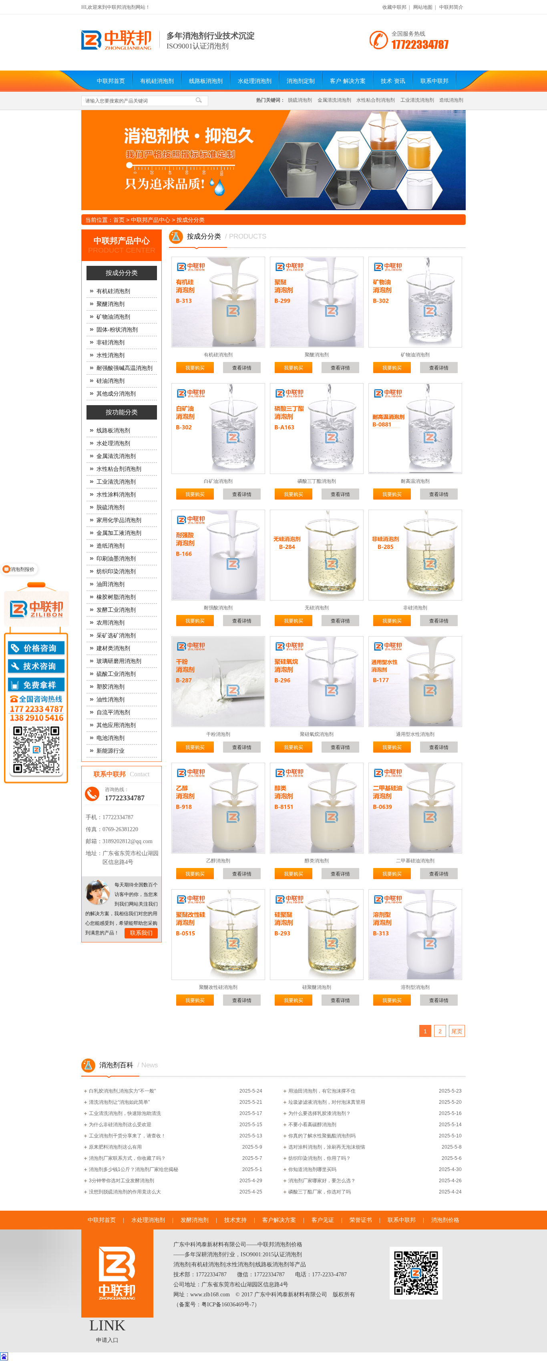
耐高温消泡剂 (415, 481)
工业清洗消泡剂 (417, 100)
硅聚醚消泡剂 (316, 987)
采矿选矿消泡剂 (116, 636)
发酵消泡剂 (195, 1220)
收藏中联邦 (394, 7)
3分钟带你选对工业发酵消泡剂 (121, 1180)
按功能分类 (122, 412)
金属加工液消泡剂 (119, 533)
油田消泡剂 (111, 584)
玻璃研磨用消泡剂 (119, 661)
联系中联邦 (434, 81)
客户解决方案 (279, 1220)
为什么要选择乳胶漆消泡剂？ (319, 1113)
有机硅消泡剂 (157, 81)
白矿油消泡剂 (218, 481)
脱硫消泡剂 (300, 100)
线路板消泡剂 (206, 81)
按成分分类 (191, 220)
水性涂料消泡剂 (116, 495)
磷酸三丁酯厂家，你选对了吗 (319, 1192)
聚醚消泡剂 (111, 304)
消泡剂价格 (445, 1220)
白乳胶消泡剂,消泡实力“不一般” (122, 1091)
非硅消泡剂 (111, 342)
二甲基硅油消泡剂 (415, 861)
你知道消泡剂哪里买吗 (312, 1169)
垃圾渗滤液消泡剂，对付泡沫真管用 (326, 1102)
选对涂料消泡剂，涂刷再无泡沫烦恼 (326, 1147)
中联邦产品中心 (150, 220)
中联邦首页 (111, 81)
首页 (119, 220)
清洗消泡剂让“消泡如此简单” (119, 1102)
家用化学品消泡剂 (119, 520)
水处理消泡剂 (254, 81)
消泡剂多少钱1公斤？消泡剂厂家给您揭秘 (133, 1169)
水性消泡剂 (111, 355)
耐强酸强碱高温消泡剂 (125, 368)
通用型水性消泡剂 (415, 734)
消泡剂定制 (301, 81)
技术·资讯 (393, 81)
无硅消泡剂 (317, 608)
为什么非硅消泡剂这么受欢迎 (120, 1124)
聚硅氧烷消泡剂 (317, 734)
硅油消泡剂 (111, 381)
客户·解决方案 (348, 81)
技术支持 (235, 1220)
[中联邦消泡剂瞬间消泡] (273, 160)
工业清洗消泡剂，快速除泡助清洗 (125, 1113)
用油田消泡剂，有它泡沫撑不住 (322, 1091)
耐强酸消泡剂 (218, 608)
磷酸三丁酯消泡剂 (317, 481)
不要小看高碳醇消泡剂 (312, 1124)
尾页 (457, 1031)
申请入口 (107, 1340)
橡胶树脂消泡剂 (116, 597)
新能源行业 (111, 751)
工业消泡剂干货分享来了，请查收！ (127, 1136)
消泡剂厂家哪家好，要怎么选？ (322, 1180)
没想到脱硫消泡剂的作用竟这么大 (125, 1192)
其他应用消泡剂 (116, 725)
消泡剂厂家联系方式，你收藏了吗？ (127, 1158)
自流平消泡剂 (113, 712)
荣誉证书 (361, 1220)
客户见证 (323, 1220)
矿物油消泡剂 (113, 317)
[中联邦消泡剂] (116, 48)
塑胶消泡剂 (111, 687)
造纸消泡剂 (451, 100)
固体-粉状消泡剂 (117, 330)
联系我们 (141, 933)
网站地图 (422, 7)
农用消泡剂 (111, 623)
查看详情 (241, 368)
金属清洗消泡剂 (334, 100)
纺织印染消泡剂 (116, 572)
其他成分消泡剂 (116, 394)
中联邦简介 (451, 7)
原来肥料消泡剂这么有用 (115, 1147)
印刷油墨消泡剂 (116, 559)
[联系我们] (98, 892)
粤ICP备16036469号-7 (227, 1305)
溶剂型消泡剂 (415, 987)
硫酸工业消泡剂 (116, 674)
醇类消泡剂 (317, 861)
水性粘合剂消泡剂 (375, 100)
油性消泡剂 (111, 700)
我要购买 (195, 368)
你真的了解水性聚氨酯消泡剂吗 (322, 1136)
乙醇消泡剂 (218, 861)
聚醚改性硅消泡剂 (218, 987)
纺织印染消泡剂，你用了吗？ (319, 1158)
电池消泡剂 (111, 738)
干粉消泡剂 (218, 734)
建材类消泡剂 (113, 648)
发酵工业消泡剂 (116, 610)
